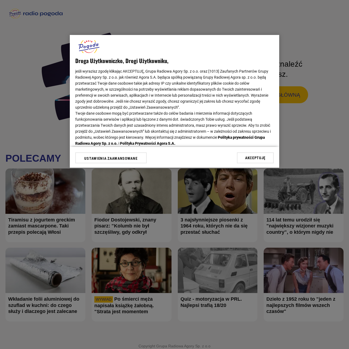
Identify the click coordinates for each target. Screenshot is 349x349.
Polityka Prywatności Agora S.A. (147, 143)
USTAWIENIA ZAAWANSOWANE (110, 158)
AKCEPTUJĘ (255, 158)
